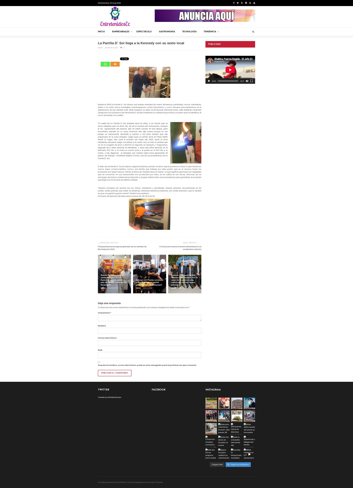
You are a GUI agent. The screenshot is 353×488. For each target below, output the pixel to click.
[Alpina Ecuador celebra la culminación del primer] (224, 454)
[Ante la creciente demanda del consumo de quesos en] (236, 441)
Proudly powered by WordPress (112, 482)
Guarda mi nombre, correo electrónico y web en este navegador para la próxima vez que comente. (147, 365)
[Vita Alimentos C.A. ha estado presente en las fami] (249, 416)
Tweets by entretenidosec (109, 397)
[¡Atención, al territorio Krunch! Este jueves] (224, 429)
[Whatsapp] (105, 62)
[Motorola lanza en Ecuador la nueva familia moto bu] (224, 441)
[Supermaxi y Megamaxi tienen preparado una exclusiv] (249, 441)
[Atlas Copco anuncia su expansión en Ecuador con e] (224, 416)
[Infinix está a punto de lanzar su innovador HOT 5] (249, 429)
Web (100, 350)
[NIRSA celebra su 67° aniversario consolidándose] (249, 454)
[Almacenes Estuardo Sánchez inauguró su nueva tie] (236, 429)
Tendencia (210, 32)
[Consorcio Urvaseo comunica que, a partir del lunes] (211, 441)
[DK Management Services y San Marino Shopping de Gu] (236, 416)
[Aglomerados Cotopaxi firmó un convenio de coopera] (224, 403)
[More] (115, 62)
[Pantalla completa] (251, 81)
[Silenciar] (247, 81)
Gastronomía (167, 32)
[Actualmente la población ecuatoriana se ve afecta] (249, 403)
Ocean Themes (156, 482)
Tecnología (189, 32)
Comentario (104, 313)
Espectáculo (144, 32)
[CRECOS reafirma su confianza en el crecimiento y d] (211, 416)
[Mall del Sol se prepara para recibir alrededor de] (211, 454)
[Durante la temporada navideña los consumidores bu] (236, 454)
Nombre (102, 325)
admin (100, 48)
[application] (230, 70)
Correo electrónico (107, 338)
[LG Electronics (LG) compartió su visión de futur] (211, 429)
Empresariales (120, 32)
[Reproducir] (209, 81)
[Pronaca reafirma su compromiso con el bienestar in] (211, 403)
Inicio (101, 32)
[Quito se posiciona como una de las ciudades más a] (236, 403)
